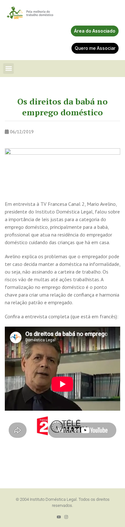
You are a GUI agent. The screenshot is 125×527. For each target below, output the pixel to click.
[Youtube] (59, 517)
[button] (8, 68)
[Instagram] (66, 517)
